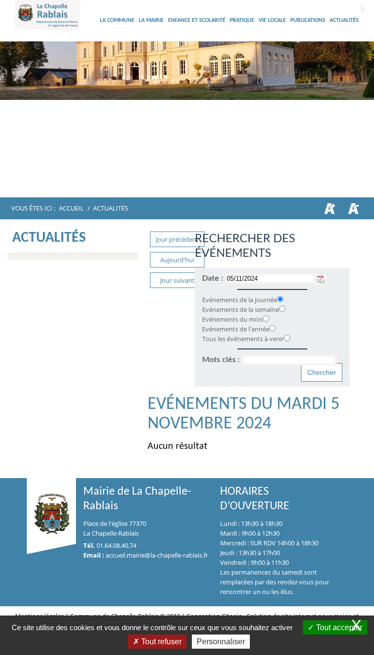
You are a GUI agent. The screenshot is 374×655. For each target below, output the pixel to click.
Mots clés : (222, 360)
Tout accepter (338, 627)
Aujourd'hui (177, 259)
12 (253, 180)
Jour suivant (177, 280)
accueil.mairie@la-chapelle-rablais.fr (157, 555)
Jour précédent (177, 239)
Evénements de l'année (235, 329)
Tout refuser (160, 641)
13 (264, 180)
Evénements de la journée (239, 299)
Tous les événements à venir (243, 338)
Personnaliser (221, 641)
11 (241, 180)
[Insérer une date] (321, 278)
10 (229, 180)
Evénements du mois (232, 319)
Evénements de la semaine (240, 309)
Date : (213, 278)
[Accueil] (55, 31)
